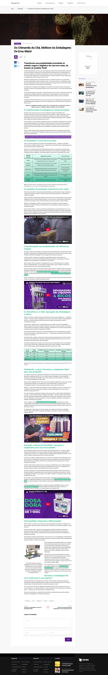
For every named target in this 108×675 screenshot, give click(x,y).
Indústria (39, 3)
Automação (27, 600)
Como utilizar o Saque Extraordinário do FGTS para (91, 110)
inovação (45, 600)
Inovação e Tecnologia (14, 670)
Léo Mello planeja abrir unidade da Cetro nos (90, 93)
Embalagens (70, 3)
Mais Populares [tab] (82, 78)
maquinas (51, 600)
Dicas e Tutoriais (81, 3)
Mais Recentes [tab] (91, 78)
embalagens (39, 600)
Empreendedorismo (50, 3)
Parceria (24, 672)
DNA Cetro (14, 664)
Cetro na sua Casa (16, 661)
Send (68, 639)
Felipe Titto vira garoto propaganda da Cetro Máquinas (91, 101)
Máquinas (61, 3)
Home (12, 8)
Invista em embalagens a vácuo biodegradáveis (91, 85)
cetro (21, 56)
